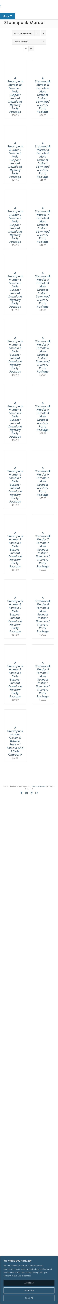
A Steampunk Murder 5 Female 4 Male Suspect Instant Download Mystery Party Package (43, 289)
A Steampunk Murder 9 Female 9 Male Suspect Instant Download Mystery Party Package (43, 679)
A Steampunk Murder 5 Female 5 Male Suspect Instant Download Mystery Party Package (15, 354)
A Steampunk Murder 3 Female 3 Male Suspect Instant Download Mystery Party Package (15, 159)
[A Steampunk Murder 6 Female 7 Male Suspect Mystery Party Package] (43, 451)
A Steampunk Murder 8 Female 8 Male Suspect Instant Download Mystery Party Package (43, 614)
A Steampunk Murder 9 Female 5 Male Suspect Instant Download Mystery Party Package (15, 679)
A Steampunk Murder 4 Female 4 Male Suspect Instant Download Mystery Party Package (43, 224)
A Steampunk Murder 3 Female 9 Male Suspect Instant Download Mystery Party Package (15, 224)
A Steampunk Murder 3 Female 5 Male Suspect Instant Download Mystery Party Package (43, 159)
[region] (29, 1280)
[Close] (55, 1258)
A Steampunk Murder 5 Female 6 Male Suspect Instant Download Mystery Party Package (43, 354)
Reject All (29, 1298)
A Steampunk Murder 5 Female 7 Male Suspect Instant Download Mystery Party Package (15, 419)
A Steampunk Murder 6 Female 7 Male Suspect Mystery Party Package (43, 481)
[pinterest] (31, 793)
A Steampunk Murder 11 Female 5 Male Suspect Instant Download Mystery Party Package (43, 94)
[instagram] (26, 793)
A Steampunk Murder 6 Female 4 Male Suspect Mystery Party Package (43, 416)
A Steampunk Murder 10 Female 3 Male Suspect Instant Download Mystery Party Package (15, 94)
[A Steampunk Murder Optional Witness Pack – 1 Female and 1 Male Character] (15, 711)
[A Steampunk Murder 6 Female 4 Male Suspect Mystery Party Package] (43, 386)
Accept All (29, 1282)
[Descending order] (43, 33)
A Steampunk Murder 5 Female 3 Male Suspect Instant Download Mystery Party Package (15, 289)
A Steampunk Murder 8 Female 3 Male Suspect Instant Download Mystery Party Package (15, 614)
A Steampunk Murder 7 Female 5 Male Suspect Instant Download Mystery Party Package (15, 549)
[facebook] (21, 793)
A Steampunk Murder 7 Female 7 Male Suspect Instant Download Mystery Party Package (43, 549)
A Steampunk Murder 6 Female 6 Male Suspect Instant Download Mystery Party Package (15, 484)
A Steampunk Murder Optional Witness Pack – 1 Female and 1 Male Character (15, 741)
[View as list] (31, 48)
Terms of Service (38, 786)
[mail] (36, 793)
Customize (29, 1290)
